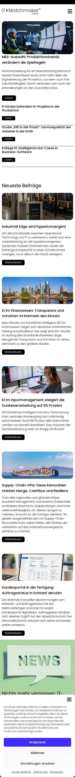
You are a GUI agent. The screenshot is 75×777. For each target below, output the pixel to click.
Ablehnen (37, 753)
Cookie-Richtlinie (21, 772)
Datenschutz (40, 772)
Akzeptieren (37, 742)
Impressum (56, 772)
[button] (69, 699)
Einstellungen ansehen (38, 764)
